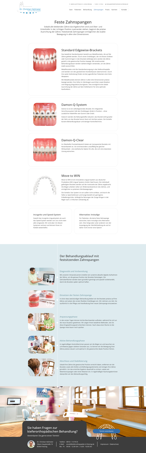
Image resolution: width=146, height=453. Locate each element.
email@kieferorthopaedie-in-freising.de (117, 4)
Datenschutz (114, 444)
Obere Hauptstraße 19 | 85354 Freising (81, 4)
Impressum (104, 444)
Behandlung (87, 10)
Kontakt (124, 10)
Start (70, 10)
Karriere (114, 10)
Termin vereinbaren (106, 431)
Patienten (77, 10)
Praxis (107, 10)
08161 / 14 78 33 (99, 4)
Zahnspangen (98, 10)
